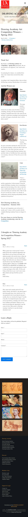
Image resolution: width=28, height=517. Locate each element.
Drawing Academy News (7, 40)
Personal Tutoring (6, 444)
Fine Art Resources (6, 464)
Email (2, 333)
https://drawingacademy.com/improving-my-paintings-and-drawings (23, 170)
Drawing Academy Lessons (8, 442)
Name (2, 327)
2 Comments (12, 38)
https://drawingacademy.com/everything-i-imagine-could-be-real (23, 132)
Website (2, 339)
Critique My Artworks (6, 477)
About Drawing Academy (7, 441)
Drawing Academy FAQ (7, 448)
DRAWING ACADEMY (14, 13)
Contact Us (4, 488)
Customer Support (6, 489)
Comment (3, 345)
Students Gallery (6, 479)
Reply (25, 246)
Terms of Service (6, 492)
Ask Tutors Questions (7, 476)
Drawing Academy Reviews (8, 447)
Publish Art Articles (6, 462)
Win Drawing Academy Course (9, 459)
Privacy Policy (5, 494)
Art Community (5, 474)
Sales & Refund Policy (7, 496)
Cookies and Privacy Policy (16, 512)
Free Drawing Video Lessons (8, 458)
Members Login (5, 473)
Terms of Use (5, 491)
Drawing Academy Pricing (8, 445)
